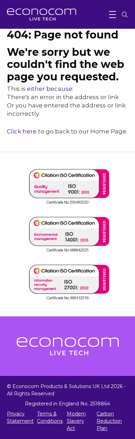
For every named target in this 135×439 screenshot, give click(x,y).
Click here (22, 131)
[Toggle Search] (124, 14)
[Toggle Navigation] (112, 14)
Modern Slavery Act (76, 421)
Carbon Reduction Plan (109, 421)
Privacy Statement (20, 417)
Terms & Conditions (50, 417)
